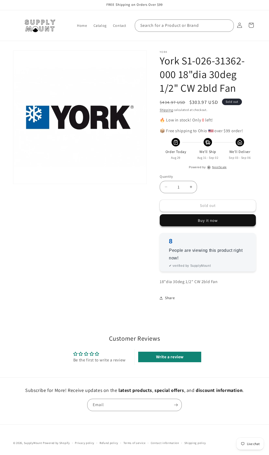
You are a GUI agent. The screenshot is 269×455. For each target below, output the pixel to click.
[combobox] (184, 26)
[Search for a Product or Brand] (228, 25)
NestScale (219, 167)
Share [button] (170, 297)
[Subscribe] (176, 405)
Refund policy (109, 443)
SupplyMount (33, 443)
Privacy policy (84, 443)
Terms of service (134, 443)
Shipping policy (195, 443)
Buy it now (208, 220)
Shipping (166, 110)
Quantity (166, 176)
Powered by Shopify (56, 443)
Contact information (165, 443)
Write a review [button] (170, 357)
